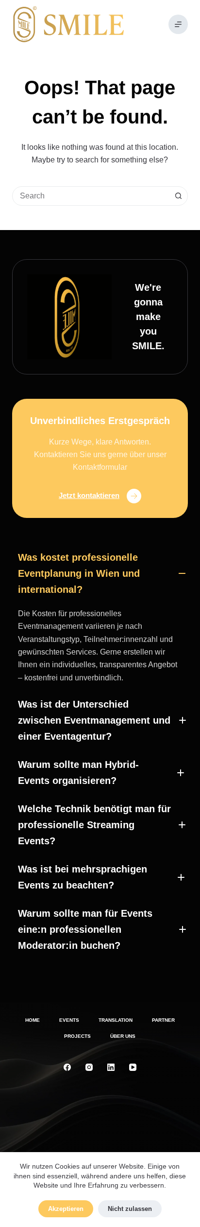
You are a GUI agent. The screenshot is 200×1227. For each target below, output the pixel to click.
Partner (163, 1020)
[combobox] (91, 196)
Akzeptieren (65, 1208)
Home (32, 1020)
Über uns (122, 1036)
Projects (77, 1036)
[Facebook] (67, 1067)
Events (69, 1020)
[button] (100, 574)
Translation (116, 1020)
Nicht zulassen (130, 1208)
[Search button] (178, 196)
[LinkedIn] (111, 1067)
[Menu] (178, 24)
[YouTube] (132, 1067)
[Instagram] (89, 1067)
